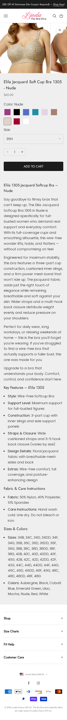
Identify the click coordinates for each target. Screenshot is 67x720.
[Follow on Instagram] (38, 683)
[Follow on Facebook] (29, 683)
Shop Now (58, 4)
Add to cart (33, 166)
